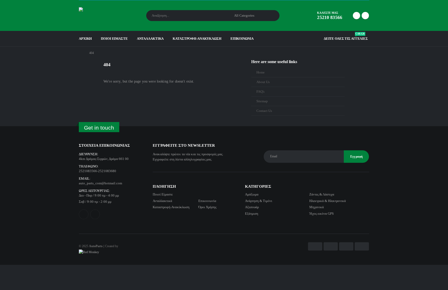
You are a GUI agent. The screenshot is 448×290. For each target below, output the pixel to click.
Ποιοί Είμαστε (114, 39)
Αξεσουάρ (252, 207)
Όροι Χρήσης (207, 207)
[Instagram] (365, 15)
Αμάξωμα (251, 194)
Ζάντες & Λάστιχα (321, 194)
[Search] (272, 15)
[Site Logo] (93, 15)
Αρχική (85, 39)
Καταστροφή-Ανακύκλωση (197, 39)
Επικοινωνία (242, 39)
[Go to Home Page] (80, 53)
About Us (263, 82)
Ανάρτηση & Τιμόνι (258, 201)
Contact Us (264, 111)
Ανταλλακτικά (150, 39)
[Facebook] (356, 15)
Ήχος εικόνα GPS (321, 213)
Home (260, 72)
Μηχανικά (316, 207)
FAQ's (260, 91)
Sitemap (262, 101)
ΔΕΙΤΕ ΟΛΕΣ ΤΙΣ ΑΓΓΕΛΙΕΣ (346, 37)
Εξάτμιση (251, 213)
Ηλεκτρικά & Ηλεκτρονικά (327, 201)
